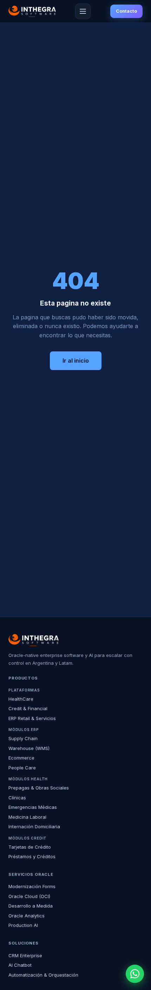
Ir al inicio (76, 360)
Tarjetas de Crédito (29, 847)
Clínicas (17, 797)
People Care (22, 767)
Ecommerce (21, 758)
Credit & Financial (27, 708)
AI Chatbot (20, 965)
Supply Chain (23, 738)
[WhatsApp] (135, 974)
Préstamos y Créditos (31, 856)
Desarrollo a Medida (30, 906)
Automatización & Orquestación (43, 975)
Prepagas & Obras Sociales (38, 788)
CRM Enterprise (25, 955)
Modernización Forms (31, 886)
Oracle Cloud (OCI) (29, 896)
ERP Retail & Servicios (32, 718)
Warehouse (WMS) (29, 748)
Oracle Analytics (26, 915)
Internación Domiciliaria (34, 826)
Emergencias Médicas (32, 807)
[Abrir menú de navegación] (83, 11)
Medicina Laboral (27, 817)
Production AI (23, 925)
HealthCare (20, 699)
